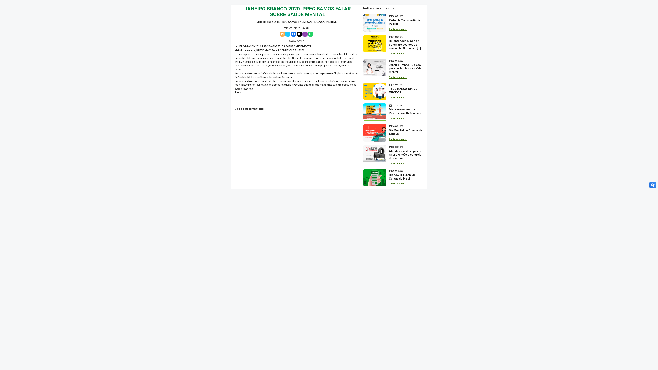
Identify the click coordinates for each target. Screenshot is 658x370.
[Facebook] (293, 34)
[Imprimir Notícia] (282, 34)
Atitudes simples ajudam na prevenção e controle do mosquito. (405, 155)
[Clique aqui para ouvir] (305, 34)
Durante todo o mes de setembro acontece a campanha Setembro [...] (405, 44)
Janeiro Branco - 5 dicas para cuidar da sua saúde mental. (405, 68)
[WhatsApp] (310, 34)
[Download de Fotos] (287, 34)
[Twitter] (299, 34)
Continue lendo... (398, 29)
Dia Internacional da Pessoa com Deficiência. (405, 111)
